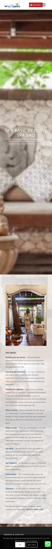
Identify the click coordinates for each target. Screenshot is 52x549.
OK (20, 545)
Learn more (31, 545)
